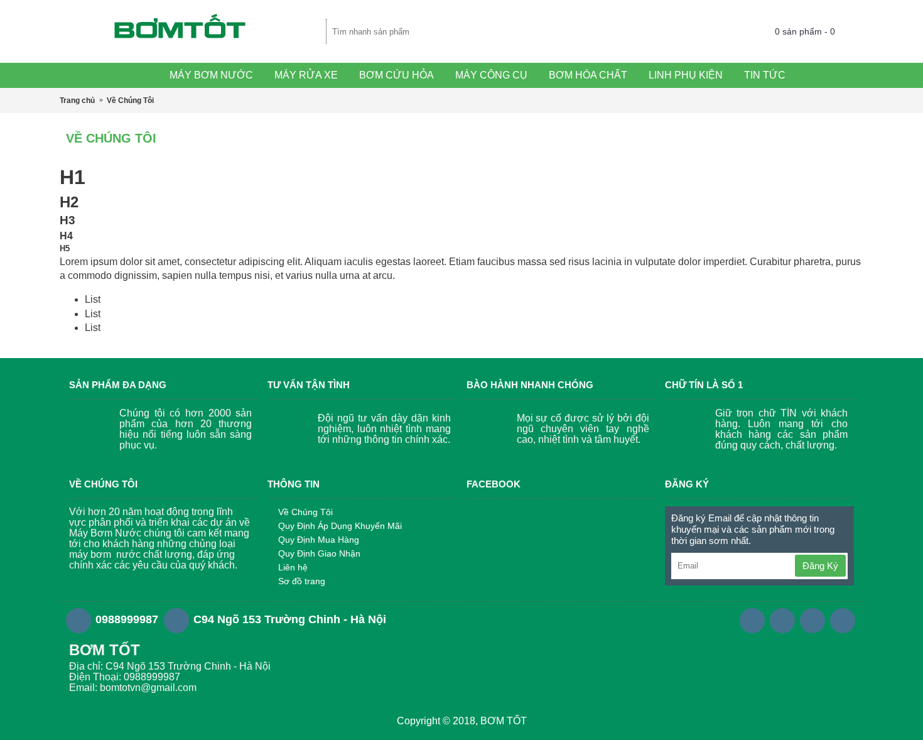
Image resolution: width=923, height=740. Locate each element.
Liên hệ (293, 567)
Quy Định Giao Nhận (319, 553)
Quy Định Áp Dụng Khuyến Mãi (340, 526)
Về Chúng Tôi (305, 512)
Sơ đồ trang (301, 581)
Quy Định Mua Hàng (318, 540)
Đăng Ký (820, 565)
